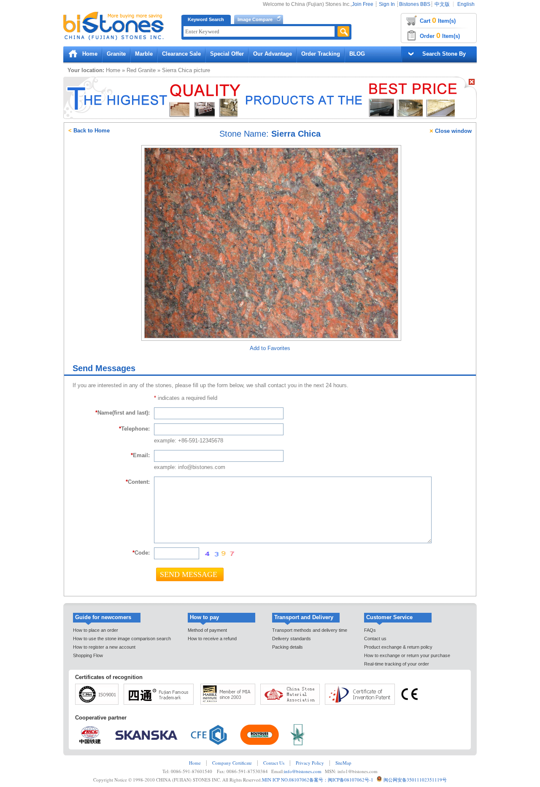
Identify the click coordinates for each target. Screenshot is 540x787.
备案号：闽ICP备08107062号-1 (341, 779)
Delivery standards (291, 638)
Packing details (287, 647)
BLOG (357, 54)
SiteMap (343, 763)
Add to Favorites (270, 348)
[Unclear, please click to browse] (219, 554)
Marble (144, 54)
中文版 (442, 4)
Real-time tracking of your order (396, 663)
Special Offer (227, 54)
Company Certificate (232, 763)
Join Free (362, 4)
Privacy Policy (310, 763)
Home (89, 54)
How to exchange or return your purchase (407, 655)
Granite (116, 54)
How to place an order (95, 630)
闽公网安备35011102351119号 (415, 779)
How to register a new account (104, 647)
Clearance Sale (181, 54)
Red (131, 70)
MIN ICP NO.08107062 (285, 779)
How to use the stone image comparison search (122, 638)
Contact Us (273, 763)
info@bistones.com (302, 771)
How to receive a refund (212, 638)
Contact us (375, 638)
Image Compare (255, 19)
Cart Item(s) (438, 20)
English (466, 4)
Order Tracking (320, 54)
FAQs (370, 630)
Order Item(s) (440, 35)
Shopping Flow (88, 655)
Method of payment (207, 630)
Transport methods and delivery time (309, 630)
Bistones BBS (414, 4)
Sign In (387, 4)
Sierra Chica (177, 70)
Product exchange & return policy (398, 647)
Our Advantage (272, 54)
